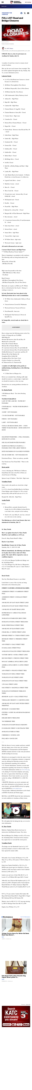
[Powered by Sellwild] (28, 1004)
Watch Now (27, 2)
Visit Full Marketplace (25, 916)
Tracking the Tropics (7, 13)
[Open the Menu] (2, 2)
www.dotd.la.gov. (17, 788)
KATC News (10, 48)
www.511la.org (25, 769)
